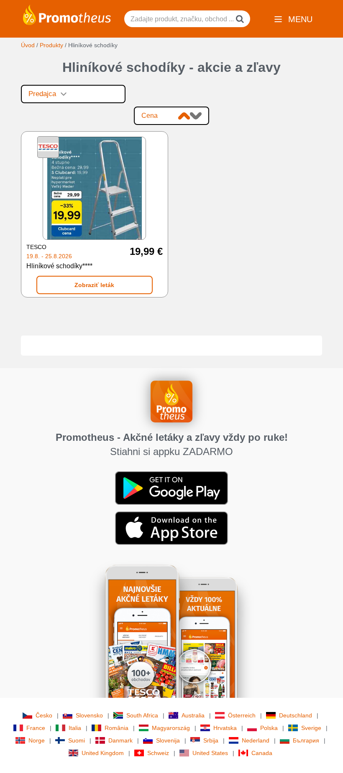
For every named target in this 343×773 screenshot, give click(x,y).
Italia (75, 728)
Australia (193, 715)
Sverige (311, 728)
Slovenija (168, 740)
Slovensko (89, 715)
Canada (261, 753)
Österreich (242, 715)
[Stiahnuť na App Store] (171, 527)
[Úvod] (67, 14)
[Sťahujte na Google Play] (171, 487)
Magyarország (171, 728)
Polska (269, 728)
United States (210, 753)
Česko (44, 715)
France (35, 728)
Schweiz (158, 753)
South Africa (142, 715)
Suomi (76, 740)
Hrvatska (225, 728)
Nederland (255, 740)
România (116, 728)
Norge (36, 740)
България (306, 740)
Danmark (120, 740)
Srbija (210, 740)
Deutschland (295, 715)
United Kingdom (103, 753)
